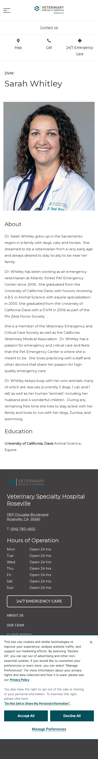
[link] (49, 9)
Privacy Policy (19, 679)
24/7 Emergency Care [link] (39, 601)
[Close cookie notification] (91, 642)
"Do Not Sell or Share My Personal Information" (37, 703)
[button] (6, 10)
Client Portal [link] (20, 634)
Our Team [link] (15, 625)
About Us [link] (15, 615)
